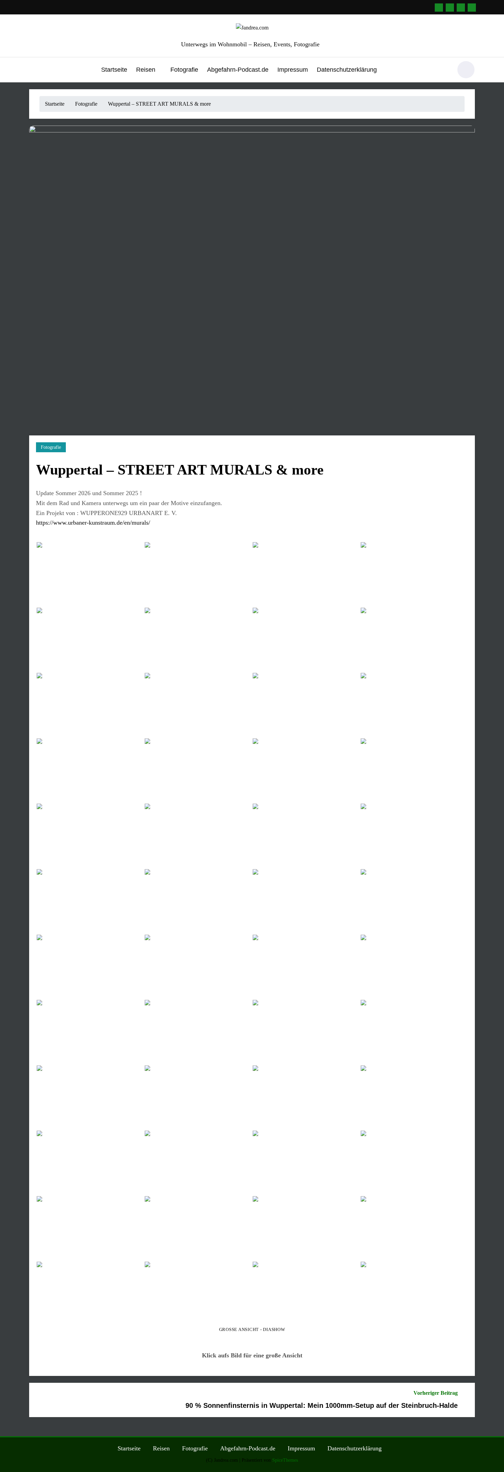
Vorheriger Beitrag (435, 1393)
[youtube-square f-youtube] (472, 7)
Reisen (145, 69)
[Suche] (443, 70)
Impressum (292, 69)
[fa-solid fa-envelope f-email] (450, 7)
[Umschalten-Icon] (34, 70)
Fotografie (184, 69)
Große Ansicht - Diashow (252, 1329)
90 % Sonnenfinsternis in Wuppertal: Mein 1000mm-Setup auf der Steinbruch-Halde (321, 1405)
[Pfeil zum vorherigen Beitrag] (38, 1399)
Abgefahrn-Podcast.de (237, 69)
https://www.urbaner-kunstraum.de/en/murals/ (93, 522)
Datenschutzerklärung (347, 69)
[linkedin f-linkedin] (439, 7)
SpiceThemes (285, 1460)
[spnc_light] (466, 69)
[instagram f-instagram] (461, 7)
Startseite (114, 69)
